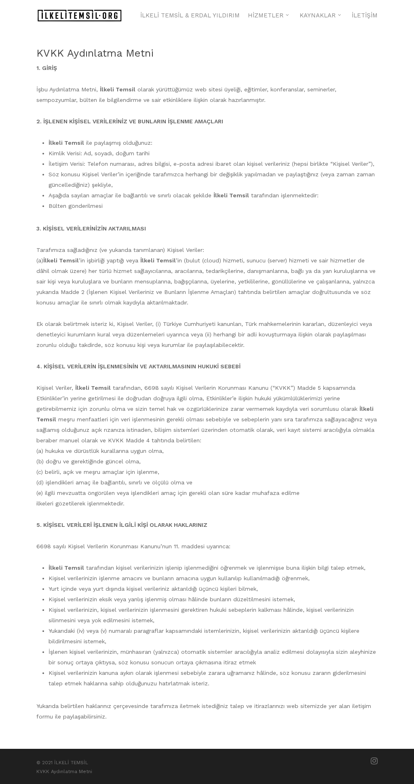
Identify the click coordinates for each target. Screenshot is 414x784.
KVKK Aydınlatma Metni (64, 771)
